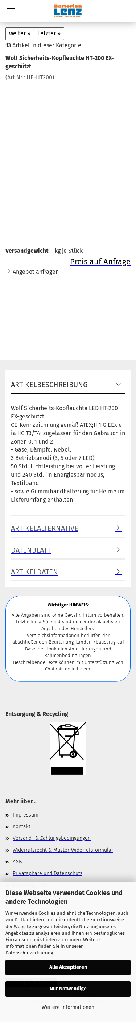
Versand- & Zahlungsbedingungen (52, 838)
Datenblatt (31, 550)
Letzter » (49, 33)
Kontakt (21, 826)
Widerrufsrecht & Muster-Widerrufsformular (63, 850)
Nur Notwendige (68, 989)
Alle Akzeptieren (68, 967)
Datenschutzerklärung (29, 952)
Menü (11, 11)
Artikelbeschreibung (49, 384)
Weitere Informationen (68, 1007)
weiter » (19, 33)
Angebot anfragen (36, 271)
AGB (17, 862)
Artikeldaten (34, 572)
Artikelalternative (44, 528)
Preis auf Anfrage (100, 261)
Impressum (25, 815)
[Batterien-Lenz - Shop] (68, 11)
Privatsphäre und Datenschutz (47, 873)
